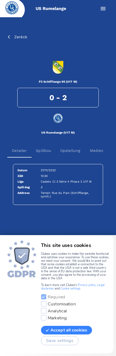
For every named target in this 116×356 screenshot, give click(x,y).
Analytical (57, 311)
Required (56, 297)
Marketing (57, 318)
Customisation (62, 304)
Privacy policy (87, 285)
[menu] (103, 8)
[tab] (19, 150)
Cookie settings (70, 289)
